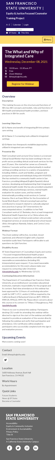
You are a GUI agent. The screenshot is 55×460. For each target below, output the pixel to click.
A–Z (8, 24)
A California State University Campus (22, 441)
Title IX (9, 434)
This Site (25, 32)
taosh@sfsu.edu (9, 305)
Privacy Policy (12, 432)
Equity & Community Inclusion (19, 426)
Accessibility (11, 423)
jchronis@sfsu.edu (10, 271)
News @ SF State (9, 398)
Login (26, 24)
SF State (12, 32)
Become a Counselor (11, 401)
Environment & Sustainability (19, 429)
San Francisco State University (19, 439)
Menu (48, 40)
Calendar (17, 24)
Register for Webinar (23, 83)
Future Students (9, 395)
